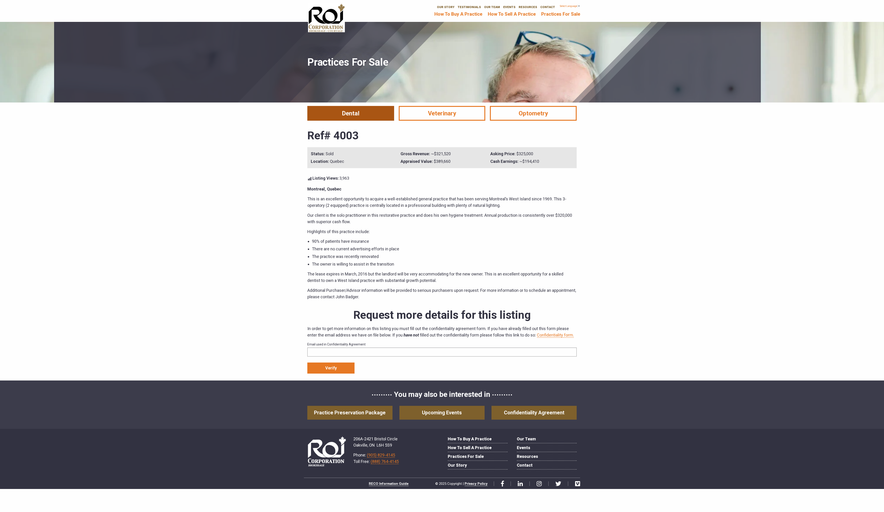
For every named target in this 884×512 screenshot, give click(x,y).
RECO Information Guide (389, 484)
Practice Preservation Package (350, 412)
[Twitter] (556, 484)
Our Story (445, 7)
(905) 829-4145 (381, 455)
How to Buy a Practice (458, 14)
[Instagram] (537, 484)
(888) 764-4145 (385, 461)
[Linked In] (518, 484)
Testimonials (469, 7)
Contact (547, 7)
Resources (528, 7)
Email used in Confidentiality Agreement (336, 344)
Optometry (533, 113)
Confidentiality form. (555, 335)
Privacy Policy (476, 484)
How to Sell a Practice (512, 14)
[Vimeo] (576, 484)
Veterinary (442, 113)
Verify (331, 368)
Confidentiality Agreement (534, 412)
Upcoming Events (442, 412)
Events (509, 7)
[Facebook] (500, 484)
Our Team (492, 7)
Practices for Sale (560, 14)
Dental (350, 113)
